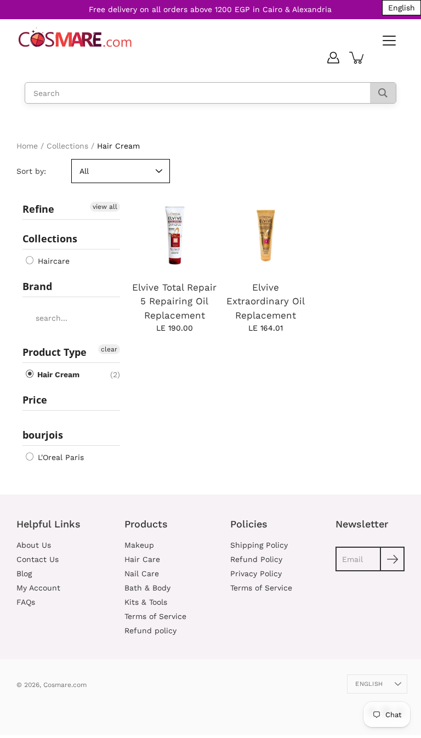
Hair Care (142, 559)
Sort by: (31, 171)
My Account (38, 587)
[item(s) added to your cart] (357, 57)
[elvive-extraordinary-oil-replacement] (265, 235)
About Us (33, 545)
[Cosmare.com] (75, 37)
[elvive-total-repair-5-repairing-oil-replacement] (174, 235)
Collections (67, 145)
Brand (37, 286)
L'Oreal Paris (59, 457)
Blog (24, 573)
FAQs (25, 602)
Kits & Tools (145, 602)
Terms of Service (155, 616)
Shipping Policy (259, 545)
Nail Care (141, 573)
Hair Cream (57, 374)
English (369, 684)
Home (27, 145)
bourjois (42, 434)
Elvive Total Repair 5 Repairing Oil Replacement (174, 301)
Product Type (54, 352)
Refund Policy (256, 559)
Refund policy (150, 630)
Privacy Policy (256, 573)
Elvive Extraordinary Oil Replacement (265, 301)
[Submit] (392, 559)
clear (109, 349)
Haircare (52, 261)
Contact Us (37, 559)
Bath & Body (147, 587)
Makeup (139, 545)
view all (105, 207)
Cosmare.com (65, 685)
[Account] (333, 57)
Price (34, 399)
